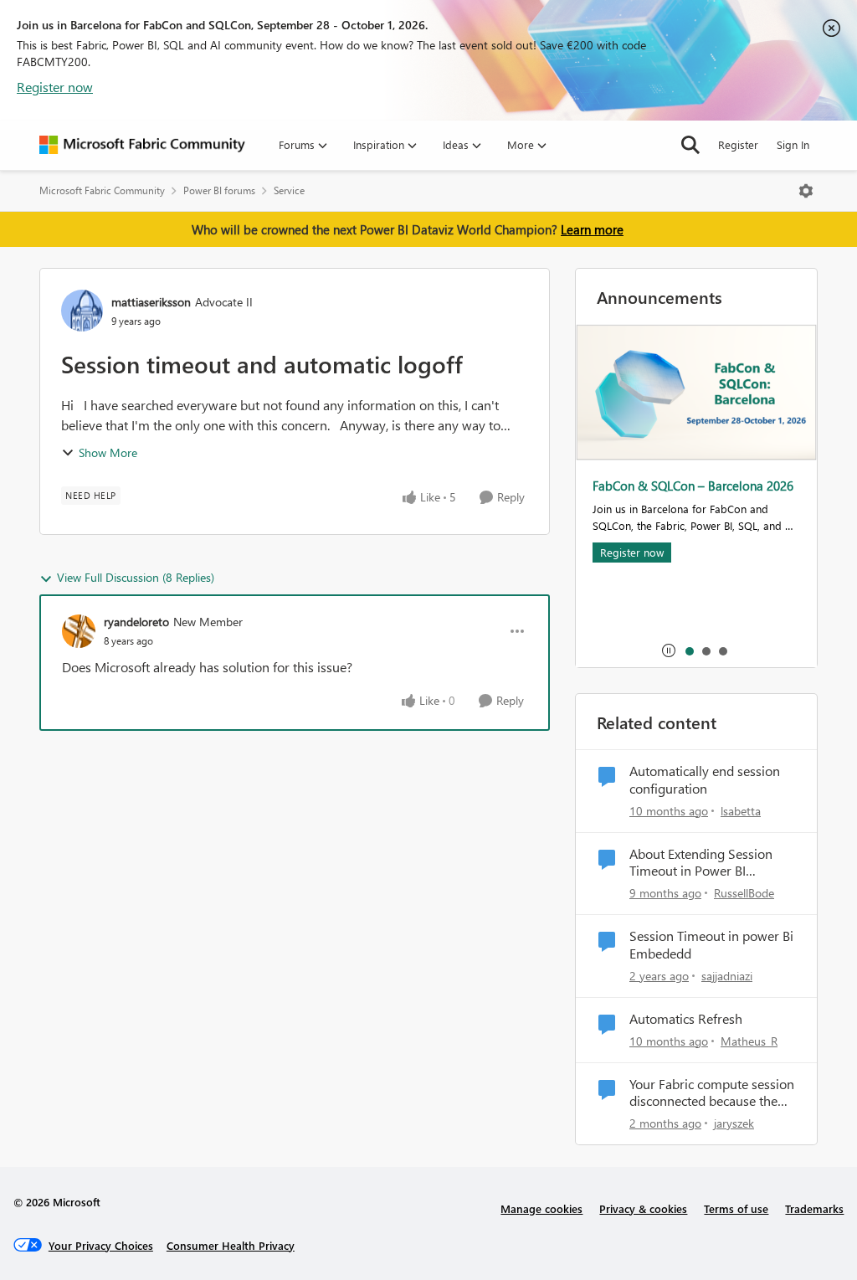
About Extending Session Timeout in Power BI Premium (700, 863)
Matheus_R (749, 1041)
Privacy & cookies (643, 1208)
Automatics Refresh (685, 1018)
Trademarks (814, 1208)
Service (289, 190)
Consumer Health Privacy (231, 1245)
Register (738, 144)
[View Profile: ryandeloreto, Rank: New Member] (78, 631)
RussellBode (744, 893)
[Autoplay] (668, 650)
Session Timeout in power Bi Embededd (711, 945)
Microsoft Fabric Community (102, 190)
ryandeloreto (136, 622)
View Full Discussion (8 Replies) (135, 577)
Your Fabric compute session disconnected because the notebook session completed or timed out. (712, 1093)
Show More (108, 452)
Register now (55, 86)
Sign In (793, 144)
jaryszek (734, 1123)
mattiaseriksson (151, 302)
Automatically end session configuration (704, 780)
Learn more (592, 229)
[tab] (688, 650)
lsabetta (741, 811)
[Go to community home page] (142, 145)
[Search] (690, 145)
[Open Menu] (806, 191)
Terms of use (736, 1208)
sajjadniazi (726, 976)
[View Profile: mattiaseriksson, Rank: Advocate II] (82, 311)
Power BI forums (219, 190)
